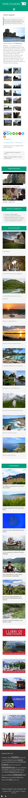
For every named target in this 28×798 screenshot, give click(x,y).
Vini (10, 780)
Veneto (3, 779)
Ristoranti (6, 772)
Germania (6, 767)
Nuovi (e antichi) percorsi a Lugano (14, 217)
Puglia (18, 769)
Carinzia (20, 760)
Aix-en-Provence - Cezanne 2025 (11, 186)
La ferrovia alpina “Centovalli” (13, 215)
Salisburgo (22, 772)
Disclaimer (20, 789)
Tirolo (3, 777)
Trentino (14, 777)
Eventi (20, 762)
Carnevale (4, 762)
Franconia (10, 764)
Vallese (22, 777)
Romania (16, 772)
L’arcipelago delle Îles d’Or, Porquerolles (12, 365)
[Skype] (22, 133)
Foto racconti (19, 142)
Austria (15, 757)
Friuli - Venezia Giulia (17, 764)
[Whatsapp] (10, 133)
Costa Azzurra (10, 762)
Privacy (15, 789)
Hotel (13, 767)
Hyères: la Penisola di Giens (10, 432)
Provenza (13, 769)
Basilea (6, 760)
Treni (10, 777)
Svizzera (7, 142)
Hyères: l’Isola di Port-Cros (9, 455)
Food (24, 762)
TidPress (4, 789)
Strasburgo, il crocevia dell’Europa (11, 388)
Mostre (6, 769)
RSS (25, 789)
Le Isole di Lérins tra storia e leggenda (12, 273)
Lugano (19, 767)
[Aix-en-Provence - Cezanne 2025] (14, 178)
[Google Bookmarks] (19, 133)
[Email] (13, 133)
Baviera (10, 760)
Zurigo (17, 779)
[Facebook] (4, 133)
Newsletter (9, 789)
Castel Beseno (6, 251)
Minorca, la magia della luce (9, 321)
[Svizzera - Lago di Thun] (14, 194)
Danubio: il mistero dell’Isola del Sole (12, 343)
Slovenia (10, 775)
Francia (5, 764)
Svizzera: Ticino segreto (11, 214)
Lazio (16, 767)
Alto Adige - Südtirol (6, 757)
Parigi (10, 769)
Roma (12, 772)
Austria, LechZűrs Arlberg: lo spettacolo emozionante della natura (12, 598)
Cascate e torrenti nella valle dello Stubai (13, 410)
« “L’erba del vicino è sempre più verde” (12, 153)
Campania (15, 760)
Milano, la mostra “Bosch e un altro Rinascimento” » (12, 157)
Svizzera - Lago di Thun (9, 202)
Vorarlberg (14, 779)
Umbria (18, 777)
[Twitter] (7, 133)
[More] (4, 136)
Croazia (16, 762)
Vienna (7, 779)
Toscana (7, 777)
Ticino (11, 142)
